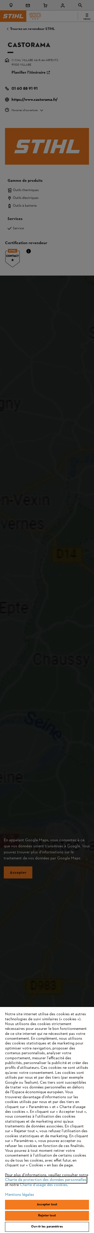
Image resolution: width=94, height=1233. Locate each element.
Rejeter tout (47, 1215)
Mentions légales (19, 1195)
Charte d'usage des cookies (43, 1185)
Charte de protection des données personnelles (45, 1180)
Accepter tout (47, 1204)
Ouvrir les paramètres (47, 1226)
